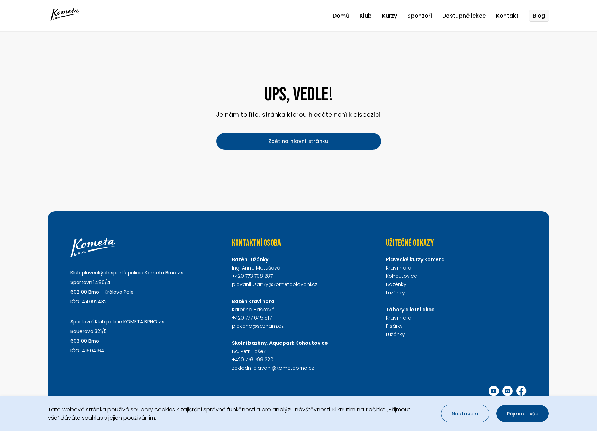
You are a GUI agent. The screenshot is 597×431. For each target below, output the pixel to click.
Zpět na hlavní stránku (298, 141)
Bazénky (396, 284)
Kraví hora (398, 267)
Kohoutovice (401, 276)
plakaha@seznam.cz (258, 326)
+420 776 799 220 (252, 359)
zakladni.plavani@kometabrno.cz (273, 367)
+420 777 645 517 (252, 317)
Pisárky (394, 326)
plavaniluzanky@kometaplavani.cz (275, 284)
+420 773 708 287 (252, 276)
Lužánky (395, 292)
